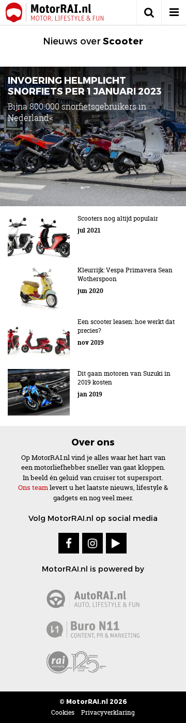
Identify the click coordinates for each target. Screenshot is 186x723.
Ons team (33, 487)
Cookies (62, 712)
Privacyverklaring (108, 712)
